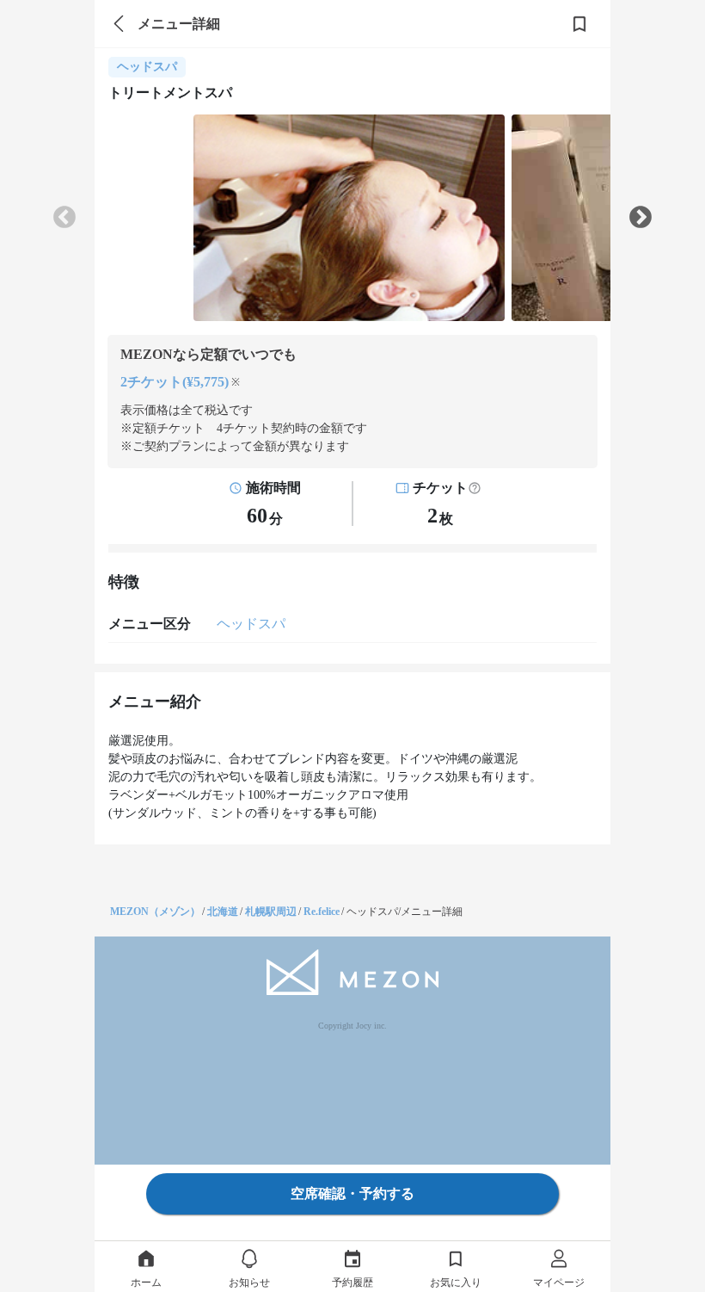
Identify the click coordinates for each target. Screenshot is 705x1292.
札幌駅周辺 (271, 912)
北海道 (222, 912)
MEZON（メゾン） (155, 912)
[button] (474, 488)
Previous (64, 218)
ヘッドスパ (251, 623)
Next (640, 218)
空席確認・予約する (352, 1193)
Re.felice (321, 912)
